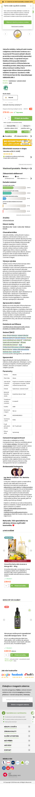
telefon (18, 487)
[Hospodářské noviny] (18, 762)
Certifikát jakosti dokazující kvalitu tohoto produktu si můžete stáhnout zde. (16, 328)
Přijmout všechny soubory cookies (18, 22)
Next (29, 34)
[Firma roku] (17, 775)
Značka (6, 218)
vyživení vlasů (21, 81)
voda (15, 227)
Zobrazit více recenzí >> (25, 164)
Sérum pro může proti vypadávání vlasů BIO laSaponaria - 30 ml (17, 634)
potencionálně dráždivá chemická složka (12, 202)
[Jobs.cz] (13, 762)
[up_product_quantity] (9, 585)
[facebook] (4, 768)
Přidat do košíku (22, 118)
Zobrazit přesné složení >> (23, 215)
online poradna (28, 487)
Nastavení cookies (17, 26)
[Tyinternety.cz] (27, 762)
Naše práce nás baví (11, 722)
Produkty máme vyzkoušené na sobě (15, 719)
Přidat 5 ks (27, 132)
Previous (5, 34)
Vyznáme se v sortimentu (16, 713)
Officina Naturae (8, 220)
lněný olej (21, 227)
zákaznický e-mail (10, 487)
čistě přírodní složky (9, 185)
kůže (15, 660)
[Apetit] (8, 762)
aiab (10, 83)
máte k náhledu (12, 444)
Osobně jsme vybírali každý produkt (15, 717)
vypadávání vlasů (24, 659)
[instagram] (12, 768)
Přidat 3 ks (11, 132)
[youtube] (8, 768)
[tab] (11, 168)
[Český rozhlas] (4, 762)
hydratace (12, 81)
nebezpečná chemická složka (11, 209)
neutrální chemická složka (10, 196)
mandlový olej (7, 227)
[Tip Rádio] (22, 762)
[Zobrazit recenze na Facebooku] (17, 674)
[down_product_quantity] (9, 587)
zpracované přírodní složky (10, 191)
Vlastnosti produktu (11, 168)
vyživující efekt (14, 659)
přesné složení (7, 446)
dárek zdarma (9, 537)
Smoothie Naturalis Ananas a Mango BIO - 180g (15, 565)
